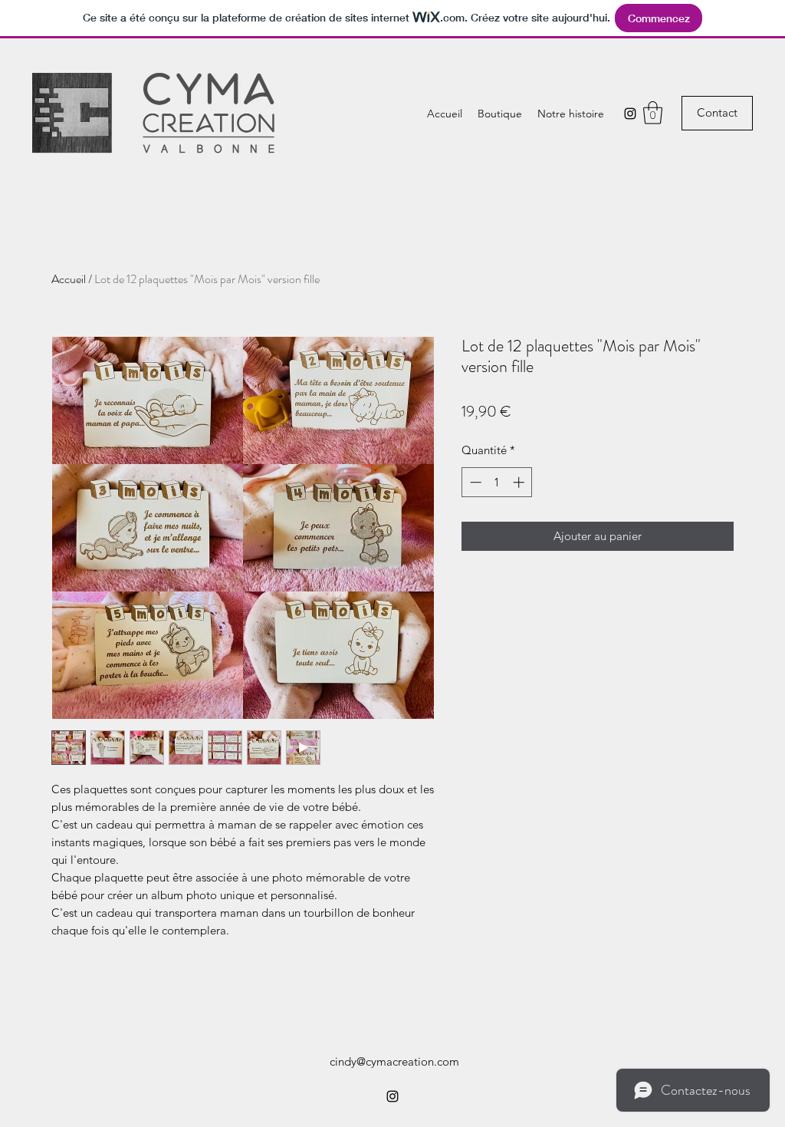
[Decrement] (474, 482)
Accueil (68, 279)
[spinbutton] (497, 482)
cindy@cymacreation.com (394, 1061)
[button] (652, 112)
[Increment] (520, 482)
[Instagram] (630, 113)
